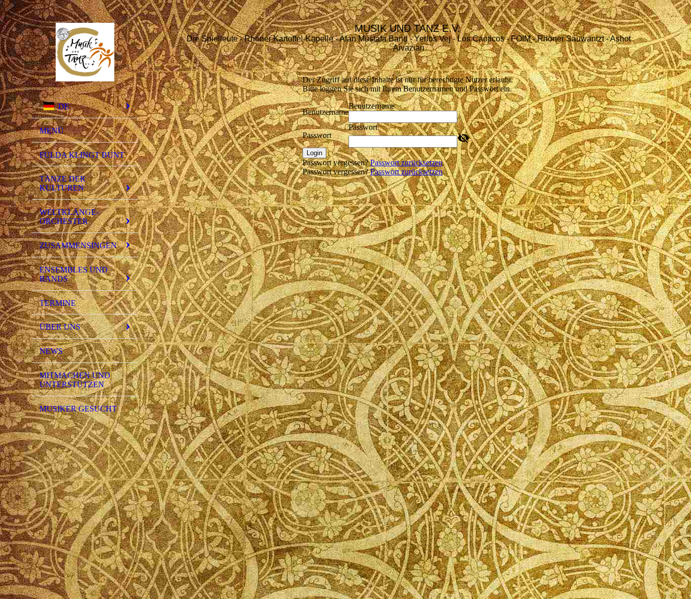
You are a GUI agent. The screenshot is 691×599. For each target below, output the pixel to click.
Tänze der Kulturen (62, 183)
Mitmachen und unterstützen (74, 380)
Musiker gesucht (78, 408)
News (51, 351)
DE (63, 106)
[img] (85, 52)
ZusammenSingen (78, 245)
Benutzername (326, 112)
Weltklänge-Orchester (69, 216)
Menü (51, 130)
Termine (57, 303)
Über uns (59, 326)
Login (314, 153)
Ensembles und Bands (73, 274)
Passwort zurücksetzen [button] (406, 162)
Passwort (317, 135)
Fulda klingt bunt (81, 155)
